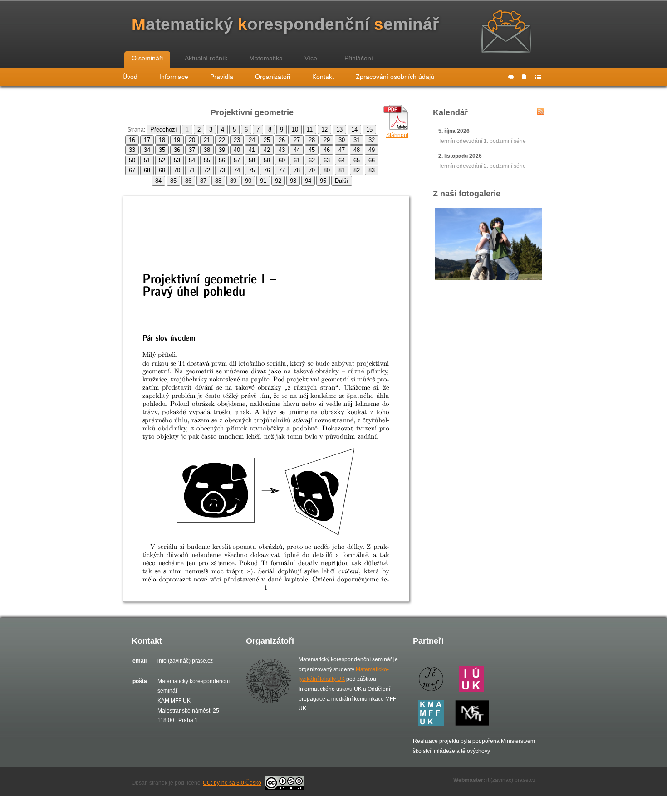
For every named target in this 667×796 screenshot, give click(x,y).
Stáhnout (397, 135)
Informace (173, 76)
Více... (313, 58)
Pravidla (221, 76)
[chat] (511, 77)
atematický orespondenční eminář (285, 24)
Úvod (130, 76)
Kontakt (323, 76)
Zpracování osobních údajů (395, 76)
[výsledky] (538, 77)
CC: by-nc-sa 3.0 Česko (232, 783)
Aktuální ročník (206, 58)
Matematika (266, 58)
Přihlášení (358, 58)
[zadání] (524, 77)
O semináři (147, 58)
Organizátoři (272, 76)
